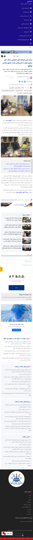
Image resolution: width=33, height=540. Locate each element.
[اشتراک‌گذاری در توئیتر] (22, 81)
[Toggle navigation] (30, 47)
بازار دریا (29, 509)
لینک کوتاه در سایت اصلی (24, 200)
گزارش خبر (12, 88)
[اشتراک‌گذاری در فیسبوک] (25, 81)
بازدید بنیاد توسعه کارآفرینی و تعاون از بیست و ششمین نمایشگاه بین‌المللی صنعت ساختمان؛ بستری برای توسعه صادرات (16, 4)
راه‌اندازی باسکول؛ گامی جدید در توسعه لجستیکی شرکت (17, 351)
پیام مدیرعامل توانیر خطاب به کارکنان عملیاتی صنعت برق (17, 421)
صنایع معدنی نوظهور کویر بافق (8, 90)
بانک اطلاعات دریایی (26, 507)
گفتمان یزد (20, 93)
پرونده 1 (1, 269)
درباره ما (29, 512)
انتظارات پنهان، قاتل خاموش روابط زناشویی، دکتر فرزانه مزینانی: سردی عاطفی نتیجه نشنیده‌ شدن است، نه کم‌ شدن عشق (17, 428)
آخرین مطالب (26, 437)
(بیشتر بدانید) (28, 299)
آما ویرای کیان (12, 535)
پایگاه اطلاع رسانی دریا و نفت (16, 324)
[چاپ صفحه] (4, 56)
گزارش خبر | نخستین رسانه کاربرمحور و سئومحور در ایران (19, 530)
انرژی (30, 500)
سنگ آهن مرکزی (19, 90)
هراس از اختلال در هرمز (24, 374)
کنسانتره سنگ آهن (28, 90)
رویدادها (29, 502)
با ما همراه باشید (16, 330)
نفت (30, 497)
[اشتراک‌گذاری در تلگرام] (19, 81)
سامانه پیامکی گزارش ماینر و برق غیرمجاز (21, 381)
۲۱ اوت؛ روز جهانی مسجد (24, 409)
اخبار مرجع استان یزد (27, 93)
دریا (30, 495)
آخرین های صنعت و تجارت (22, 367)
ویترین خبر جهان (27, 505)
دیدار (23, 88)
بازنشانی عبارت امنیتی (16, 281)
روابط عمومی (17, 88)
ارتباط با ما (28, 514)
